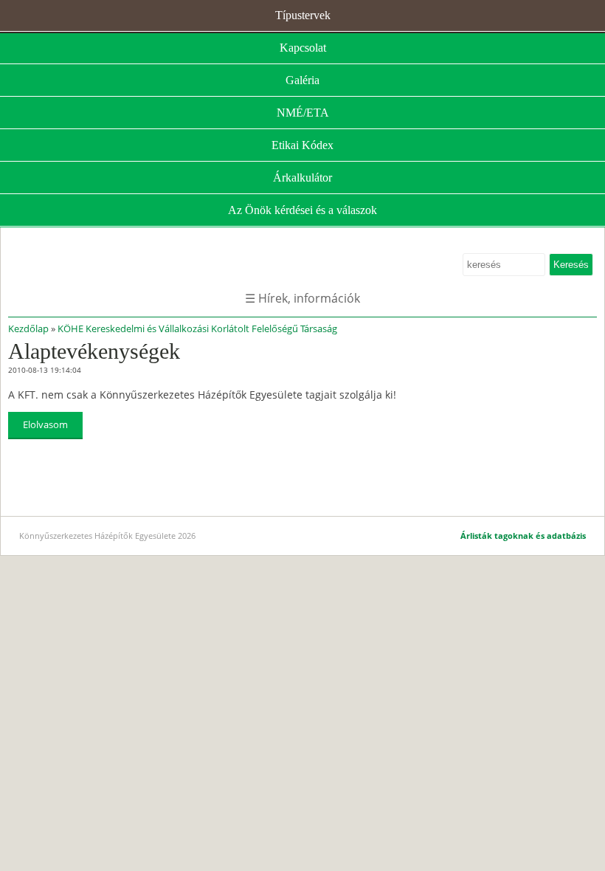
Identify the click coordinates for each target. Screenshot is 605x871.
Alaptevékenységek (94, 351)
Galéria (302, 80)
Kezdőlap (28, 328)
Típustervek (303, 15)
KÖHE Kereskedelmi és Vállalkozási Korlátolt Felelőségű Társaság (197, 328)
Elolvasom (45, 424)
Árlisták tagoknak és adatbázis (523, 535)
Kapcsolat (303, 47)
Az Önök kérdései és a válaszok (302, 210)
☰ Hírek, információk (302, 298)
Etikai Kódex (302, 145)
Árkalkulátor (302, 177)
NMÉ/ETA (303, 112)
